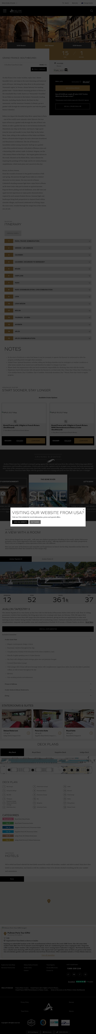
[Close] (83, 509)
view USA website (20, 522)
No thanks (35, 522)
